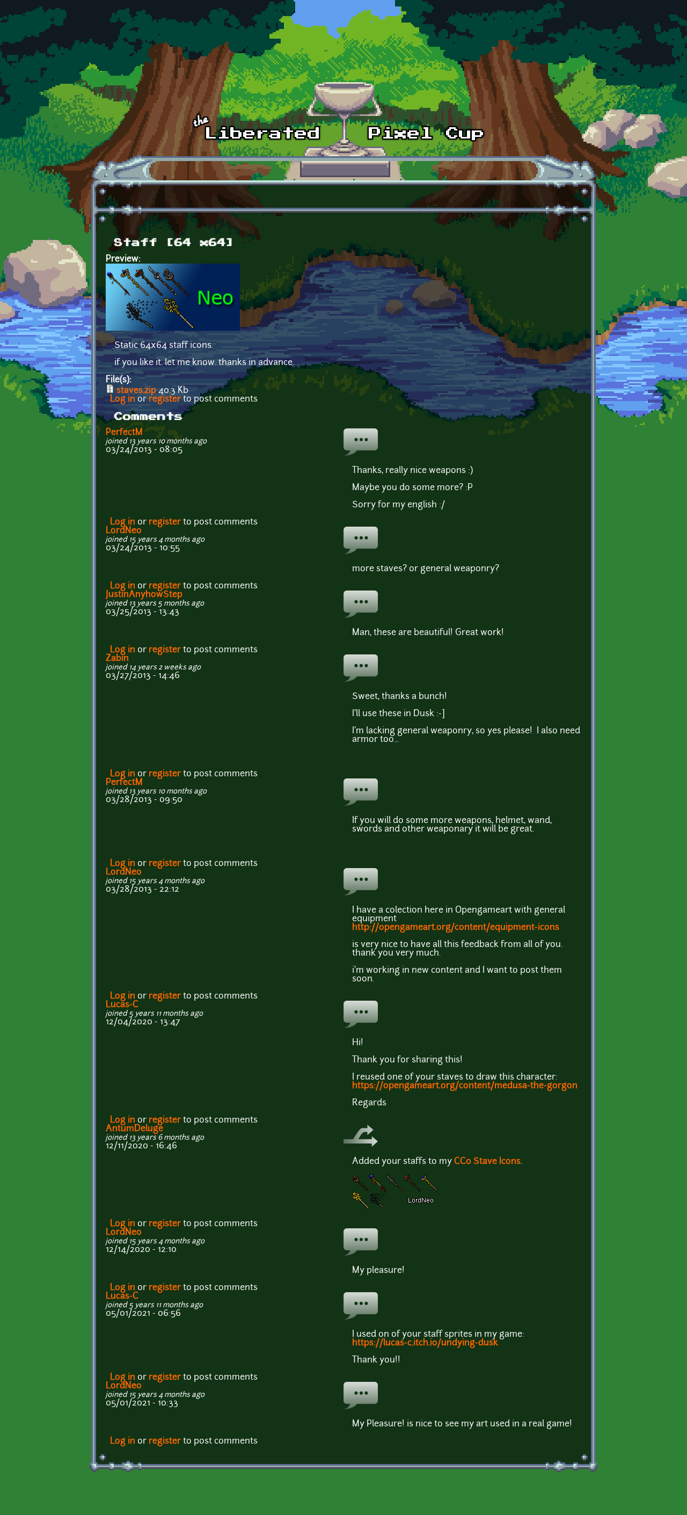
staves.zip (136, 391)
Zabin (117, 658)
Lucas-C (122, 1005)
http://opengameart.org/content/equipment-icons (455, 927)
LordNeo (124, 531)
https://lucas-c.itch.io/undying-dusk (425, 1343)
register (165, 399)
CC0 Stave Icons (487, 1161)
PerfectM (124, 432)
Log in (122, 399)
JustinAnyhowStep (144, 595)
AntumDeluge (134, 1129)
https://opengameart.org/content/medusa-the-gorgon (465, 1086)
